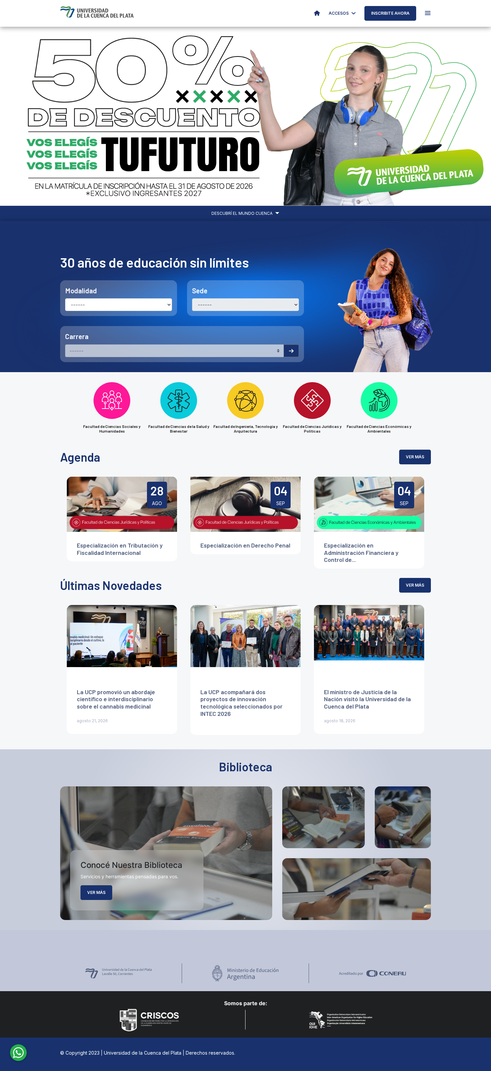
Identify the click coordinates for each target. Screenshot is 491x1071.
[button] (37, 116)
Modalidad (81, 290)
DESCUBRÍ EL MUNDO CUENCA (242, 213)
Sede (199, 290)
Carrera (77, 336)
